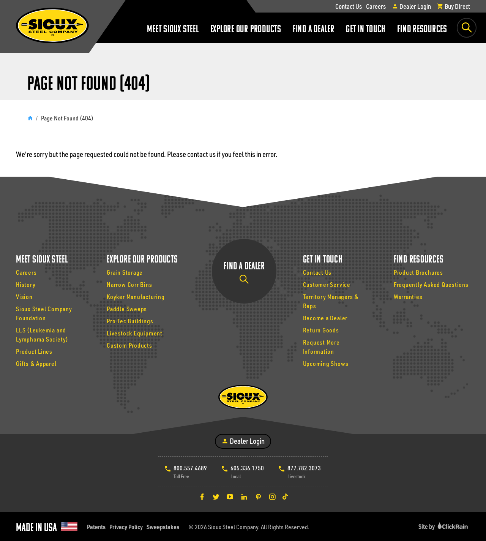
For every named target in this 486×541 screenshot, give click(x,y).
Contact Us (348, 6)
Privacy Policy (126, 527)
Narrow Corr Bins (129, 284)
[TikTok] (285, 496)
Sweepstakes (163, 527)
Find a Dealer (314, 30)
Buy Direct (456, 6)
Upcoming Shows (326, 363)
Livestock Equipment (135, 333)
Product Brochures (418, 272)
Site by (427, 526)
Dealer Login (414, 6)
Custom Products (129, 345)
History (25, 284)
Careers (376, 6)
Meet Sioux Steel (173, 30)
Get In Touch (366, 30)
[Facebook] (202, 496)
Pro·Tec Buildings (130, 321)
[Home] (30, 118)
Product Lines (34, 351)
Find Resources (422, 30)
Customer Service (326, 284)
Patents (96, 527)
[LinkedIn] (244, 496)
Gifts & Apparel (36, 363)
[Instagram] (272, 496)
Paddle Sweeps (127, 309)
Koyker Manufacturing (135, 297)
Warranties (408, 297)
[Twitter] (216, 496)
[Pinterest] (258, 496)
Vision (24, 297)
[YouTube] (230, 496)
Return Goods (321, 330)
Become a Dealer (325, 318)
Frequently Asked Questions (431, 284)
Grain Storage (125, 272)
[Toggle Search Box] (467, 28)
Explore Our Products (245, 30)
